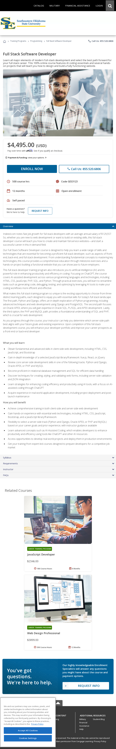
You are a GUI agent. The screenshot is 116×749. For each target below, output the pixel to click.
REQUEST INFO (40, 210)
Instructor (8, 469)
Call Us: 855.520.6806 (100, 41)
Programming (36, 41)
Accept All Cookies (28, 730)
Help (81, 729)
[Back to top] (58, 714)
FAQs (6, 475)
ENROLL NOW (32, 168)
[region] (28, 722)
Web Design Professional (43, 633)
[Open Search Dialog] (110, 5)
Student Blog (99, 719)
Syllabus (7, 457)
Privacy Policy (100, 741)
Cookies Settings (28, 738)
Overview (8, 226)
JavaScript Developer (41, 554)
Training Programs (18, 41)
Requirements (10, 463)
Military (82, 719)
